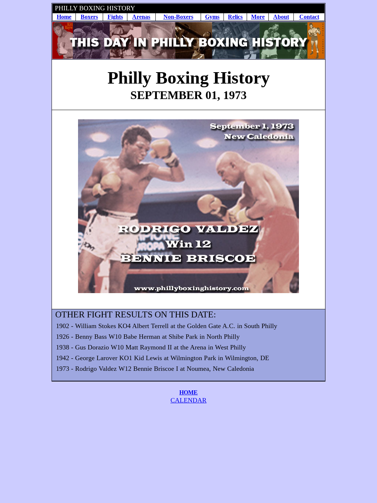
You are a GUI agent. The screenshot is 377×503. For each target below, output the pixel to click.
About (281, 17)
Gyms (212, 17)
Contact (309, 17)
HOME (188, 392)
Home (64, 17)
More (258, 17)
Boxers (89, 17)
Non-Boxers (178, 17)
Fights (115, 17)
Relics (235, 17)
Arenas (141, 17)
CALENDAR (188, 400)
